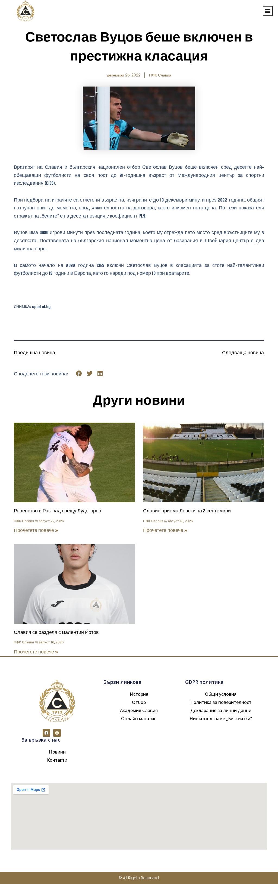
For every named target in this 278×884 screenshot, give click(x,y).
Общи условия (220, 694)
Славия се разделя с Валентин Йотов (56, 632)
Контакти (57, 760)
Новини (57, 752)
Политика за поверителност (220, 702)
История (139, 694)
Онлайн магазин (139, 718)
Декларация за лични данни (220, 710)
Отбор (139, 702)
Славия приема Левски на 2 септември (187, 510)
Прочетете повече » (36, 530)
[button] (268, 11)
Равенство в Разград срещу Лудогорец (57, 510)
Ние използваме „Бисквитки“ (220, 718)
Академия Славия (139, 710)
